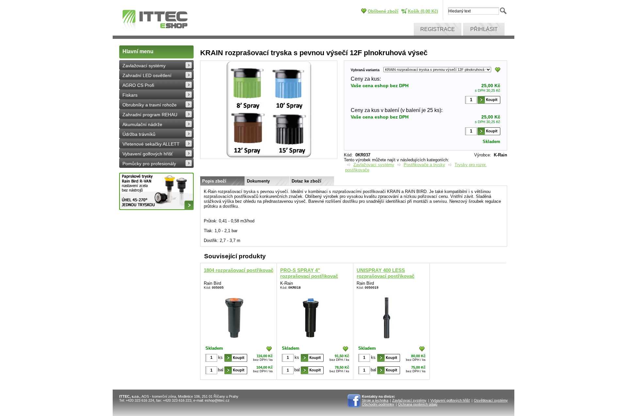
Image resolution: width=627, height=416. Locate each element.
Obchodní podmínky (378, 404)
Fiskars (129, 95)
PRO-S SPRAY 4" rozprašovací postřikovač (309, 273)
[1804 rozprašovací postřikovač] (234, 316)
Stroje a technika (375, 400)
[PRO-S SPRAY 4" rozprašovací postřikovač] (310, 316)
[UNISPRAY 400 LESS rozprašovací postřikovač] (387, 316)
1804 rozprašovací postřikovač (238, 270)
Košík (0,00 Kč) (423, 11)
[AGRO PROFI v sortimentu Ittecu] (156, 191)
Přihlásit (484, 29)
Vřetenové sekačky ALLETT (151, 144)
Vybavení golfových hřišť (147, 153)
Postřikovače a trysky (424, 164)
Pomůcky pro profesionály (149, 163)
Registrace (437, 29)
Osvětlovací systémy (491, 400)
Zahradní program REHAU (149, 114)
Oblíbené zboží (383, 11)
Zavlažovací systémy (144, 65)
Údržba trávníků (138, 134)
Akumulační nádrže (142, 124)
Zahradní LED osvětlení (146, 75)
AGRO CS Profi (138, 85)
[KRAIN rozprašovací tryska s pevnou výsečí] (269, 157)
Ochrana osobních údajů (417, 404)
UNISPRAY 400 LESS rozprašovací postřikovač (385, 273)
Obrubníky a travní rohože (149, 104)
